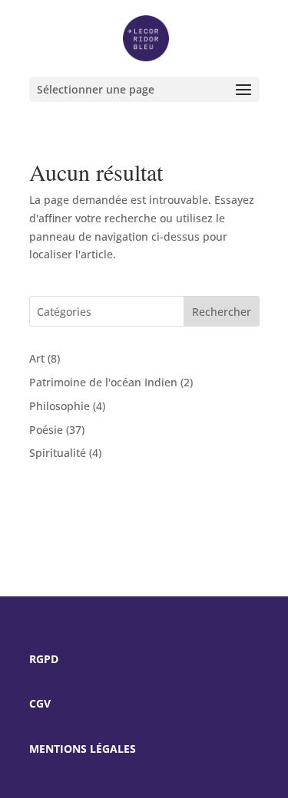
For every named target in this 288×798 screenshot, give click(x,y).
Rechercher (221, 311)
